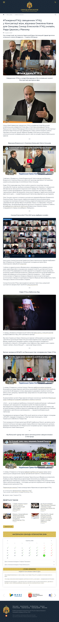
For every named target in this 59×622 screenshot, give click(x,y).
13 (29, 550)
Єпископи (42, 606)
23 (51, 553)
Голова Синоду (16, 607)
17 (7, 553)
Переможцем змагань (10, 487)
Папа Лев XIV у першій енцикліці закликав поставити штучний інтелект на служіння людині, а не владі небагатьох (47, 517)
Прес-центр (15, 606)
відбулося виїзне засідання (42, 387)
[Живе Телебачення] (15, 595)
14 (36, 550)
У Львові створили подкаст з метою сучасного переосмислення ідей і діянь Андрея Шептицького (20, 506)
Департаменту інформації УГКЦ (22, 490)
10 (7, 550)
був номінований (39, 127)
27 (29, 555)
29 (44, 555)
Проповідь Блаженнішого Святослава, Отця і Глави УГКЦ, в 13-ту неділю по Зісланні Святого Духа (28, 575)
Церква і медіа (9, 495)
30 (51, 555)
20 (29, 553)
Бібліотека (44, 607)
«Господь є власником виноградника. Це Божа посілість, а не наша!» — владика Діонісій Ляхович (29, 578)
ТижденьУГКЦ (17, 495)
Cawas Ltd (21, 612)
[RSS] (6, 616)
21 (36, 553)
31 (7, 558)
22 (44, 553)
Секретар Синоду (25, 607)
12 (22, 550)
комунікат (23, 264)
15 (44, 550)
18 (14, 553)
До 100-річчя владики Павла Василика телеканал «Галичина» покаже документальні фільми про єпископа (48, 506)
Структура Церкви (35, 607)
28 (36, 555)
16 (51, 550)
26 (22, 555)
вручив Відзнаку (44, 178)
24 (7, 555)
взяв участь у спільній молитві (43, 333)
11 (14, 550)
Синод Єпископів (24, 606)
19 (22, 553)
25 (14, 555)
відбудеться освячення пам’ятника (16, 206)
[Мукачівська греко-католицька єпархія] (35, 595)
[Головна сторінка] (3, 14)
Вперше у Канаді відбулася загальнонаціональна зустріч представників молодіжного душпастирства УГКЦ (20, 517)
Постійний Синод (34, 606)
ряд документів (32, 284)
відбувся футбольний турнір (34, 472)
